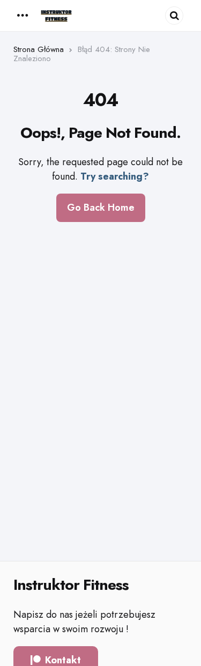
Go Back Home (101, 207)
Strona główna (38, 49)
